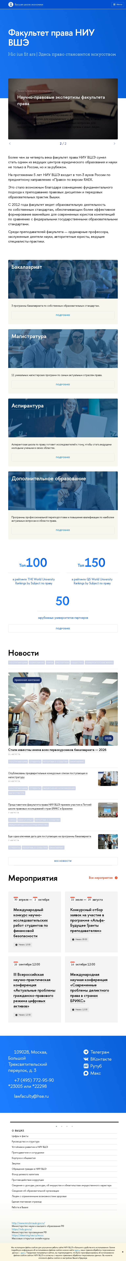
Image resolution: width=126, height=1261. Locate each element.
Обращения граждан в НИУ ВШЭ (29, 1168)
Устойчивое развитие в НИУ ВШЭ (30, 1146)
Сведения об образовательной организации (35, 1190)
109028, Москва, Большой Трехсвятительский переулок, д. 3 (27, 1061)
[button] (56, 1126)
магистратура (16, 793)
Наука (50, 662)
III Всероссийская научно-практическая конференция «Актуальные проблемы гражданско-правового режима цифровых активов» (34, 990)
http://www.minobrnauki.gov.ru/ (28, 1223)
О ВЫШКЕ (18, 1130)
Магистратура (28, 336)
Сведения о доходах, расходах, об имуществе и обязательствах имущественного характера (61, 1185)
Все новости (62, 860)
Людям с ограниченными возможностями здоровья (39, 1196)
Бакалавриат (26, 267)
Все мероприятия (101, 878)
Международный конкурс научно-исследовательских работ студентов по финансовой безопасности (30, 923)
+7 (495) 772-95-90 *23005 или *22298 (31, 1083)
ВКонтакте (101, 1059)
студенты (35, 761)
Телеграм (99, 1052)
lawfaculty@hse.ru (31, 1096)
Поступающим (18, 662)
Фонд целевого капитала (25, 1174)
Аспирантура (27, 405)
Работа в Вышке (20, 1207)
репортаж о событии (55, 761)
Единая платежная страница (27, 1201)
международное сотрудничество (28, 825)
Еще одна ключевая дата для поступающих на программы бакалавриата (49, 836)
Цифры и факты (20, 1136)
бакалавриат (77, 761)
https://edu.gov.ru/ (22, 1229)
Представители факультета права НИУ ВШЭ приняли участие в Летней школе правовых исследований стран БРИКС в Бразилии (49, 806)
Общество (77, 662)
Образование (37, 662)
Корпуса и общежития (24, 1158)
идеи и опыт (25, 820)
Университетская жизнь (99, 662)
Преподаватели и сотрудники (28, 1152)
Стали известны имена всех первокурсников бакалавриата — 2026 (57, 749)
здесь (77, 1250)
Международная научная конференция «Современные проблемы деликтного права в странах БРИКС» (89, 987)
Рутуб (96, 1066)
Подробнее (63, 315)
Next (114, 143)
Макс (95, 1073)
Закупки (16, 1163)
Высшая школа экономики (29, 4)
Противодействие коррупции (28, 1179)
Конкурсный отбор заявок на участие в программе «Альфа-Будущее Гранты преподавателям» (87, 920)
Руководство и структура (25, 1141)
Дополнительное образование (48, 478)
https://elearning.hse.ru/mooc (27, 1235)
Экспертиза (62, 662)
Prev (9, 143)
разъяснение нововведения (59, 788)
